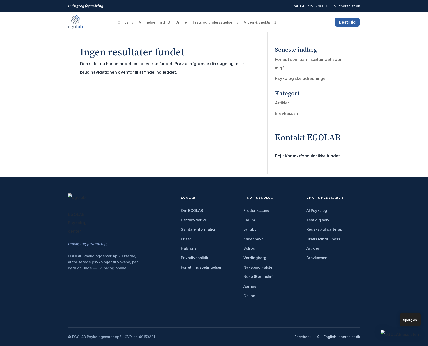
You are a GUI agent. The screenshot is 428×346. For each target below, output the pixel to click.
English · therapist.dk (342, 337)
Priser (186, 239)
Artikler (282, 102)
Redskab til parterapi (324, 229)
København (253, 239)
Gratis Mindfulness (323, 239)
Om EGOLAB (192, 210)
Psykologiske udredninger (301, 78)
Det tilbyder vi (193, 220)
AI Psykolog (316, 210)
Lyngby (250, 229)
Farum (249, 220)
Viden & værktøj (257, 22)
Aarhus (249, 286)
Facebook (303, 337)
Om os (123, 22)
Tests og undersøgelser (213, 22)
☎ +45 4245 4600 (310, 6)
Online (181, 22)
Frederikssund (256, 210)
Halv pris (189, 248)
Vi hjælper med (152, 22)
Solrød (249, 248)
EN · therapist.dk (346, 6)
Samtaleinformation (198, 229)
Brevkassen (286, 113)
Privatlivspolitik (194, 257)
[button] (401, 334)
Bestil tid (347, 22)
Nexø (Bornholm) (258, 276)
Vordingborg (254, 257)
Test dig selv (317, 220)
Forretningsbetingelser (201, 267)
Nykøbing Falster (258, 267)
